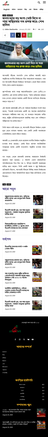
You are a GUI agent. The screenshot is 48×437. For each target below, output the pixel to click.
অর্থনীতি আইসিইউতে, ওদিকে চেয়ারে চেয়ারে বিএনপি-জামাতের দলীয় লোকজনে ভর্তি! (17, 290)
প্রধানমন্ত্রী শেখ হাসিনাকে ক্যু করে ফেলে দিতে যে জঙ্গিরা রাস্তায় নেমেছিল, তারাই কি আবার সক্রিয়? (18, 423)
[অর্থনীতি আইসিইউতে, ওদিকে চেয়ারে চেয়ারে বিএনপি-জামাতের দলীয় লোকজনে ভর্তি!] (37, 292)
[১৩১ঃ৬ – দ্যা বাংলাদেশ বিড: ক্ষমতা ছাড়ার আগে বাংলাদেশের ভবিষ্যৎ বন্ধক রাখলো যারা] (41, 412)
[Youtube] (32, 339)
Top (4, 15)
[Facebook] (12, 35)
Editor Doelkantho (11, 29)
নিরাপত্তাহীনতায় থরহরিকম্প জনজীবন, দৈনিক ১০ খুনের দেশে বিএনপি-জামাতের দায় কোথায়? (17, 226)
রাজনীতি (9, 15)
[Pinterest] (24, 35)
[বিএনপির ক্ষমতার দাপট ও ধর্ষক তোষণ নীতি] (37, 250)
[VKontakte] (28, 339)
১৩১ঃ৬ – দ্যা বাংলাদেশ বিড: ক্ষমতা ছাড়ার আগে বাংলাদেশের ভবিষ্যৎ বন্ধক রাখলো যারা (16, 411)
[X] (18, 35)
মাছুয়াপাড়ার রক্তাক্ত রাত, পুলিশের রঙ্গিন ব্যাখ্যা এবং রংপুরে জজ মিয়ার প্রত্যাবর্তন (17, 199)
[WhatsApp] (29, 35)
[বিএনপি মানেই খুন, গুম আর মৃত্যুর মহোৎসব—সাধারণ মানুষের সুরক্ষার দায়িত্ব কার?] (38, 214)
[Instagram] (19, 339)
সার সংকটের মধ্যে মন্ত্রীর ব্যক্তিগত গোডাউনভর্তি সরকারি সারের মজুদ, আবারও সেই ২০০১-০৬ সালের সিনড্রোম (17, 277)
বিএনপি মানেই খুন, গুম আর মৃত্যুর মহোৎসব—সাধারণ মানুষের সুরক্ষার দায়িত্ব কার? (17, 212)
